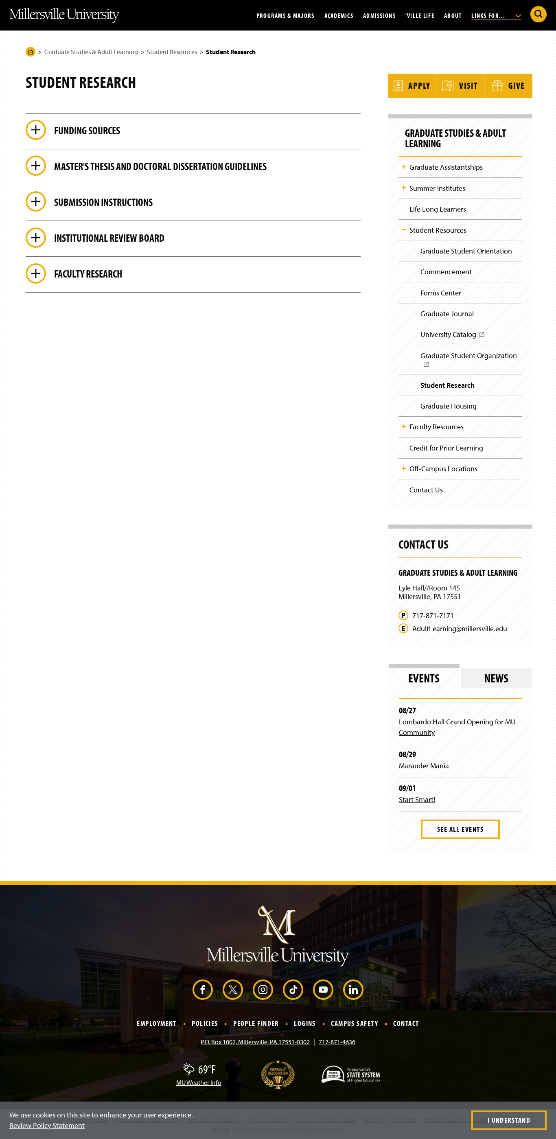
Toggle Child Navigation (403, 167)
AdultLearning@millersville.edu (459, 628)
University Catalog (451, 337)
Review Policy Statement (47, 1125)
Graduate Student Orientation (466, 251)
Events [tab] (424, 678)
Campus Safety (354, 1023)
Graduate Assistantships (446, 167)
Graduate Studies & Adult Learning (91, 52)
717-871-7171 (433, 615)
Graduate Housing (448, 406)
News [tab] (496, 678)
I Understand (509, 1120)
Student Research (447, 385)
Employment (156, 1023)
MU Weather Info (198, 1082)
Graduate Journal (447, 313)
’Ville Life (419, 15)
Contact (406, 1023)
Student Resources (172, 52)
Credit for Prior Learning (446, 448)
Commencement (446, 271)
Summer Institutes (437, 188)
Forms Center (440, 292)
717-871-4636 (337, 1041)
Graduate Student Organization (471, 362)
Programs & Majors (285, 15)
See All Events (460, 829)
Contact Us (426, 489)
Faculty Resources (436, 426)
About (453, 15)
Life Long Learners (437, 209)
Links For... (489, 15)
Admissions (379, 15)
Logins (305, 1023)
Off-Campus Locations (443, 468)
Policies (205, 1023)
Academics (339, 15)
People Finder (256, 1023)
